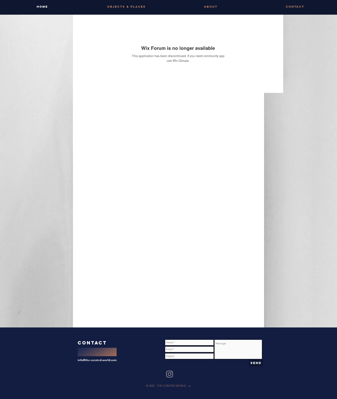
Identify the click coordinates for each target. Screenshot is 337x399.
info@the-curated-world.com (97, 360)
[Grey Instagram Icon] (169, 374)
